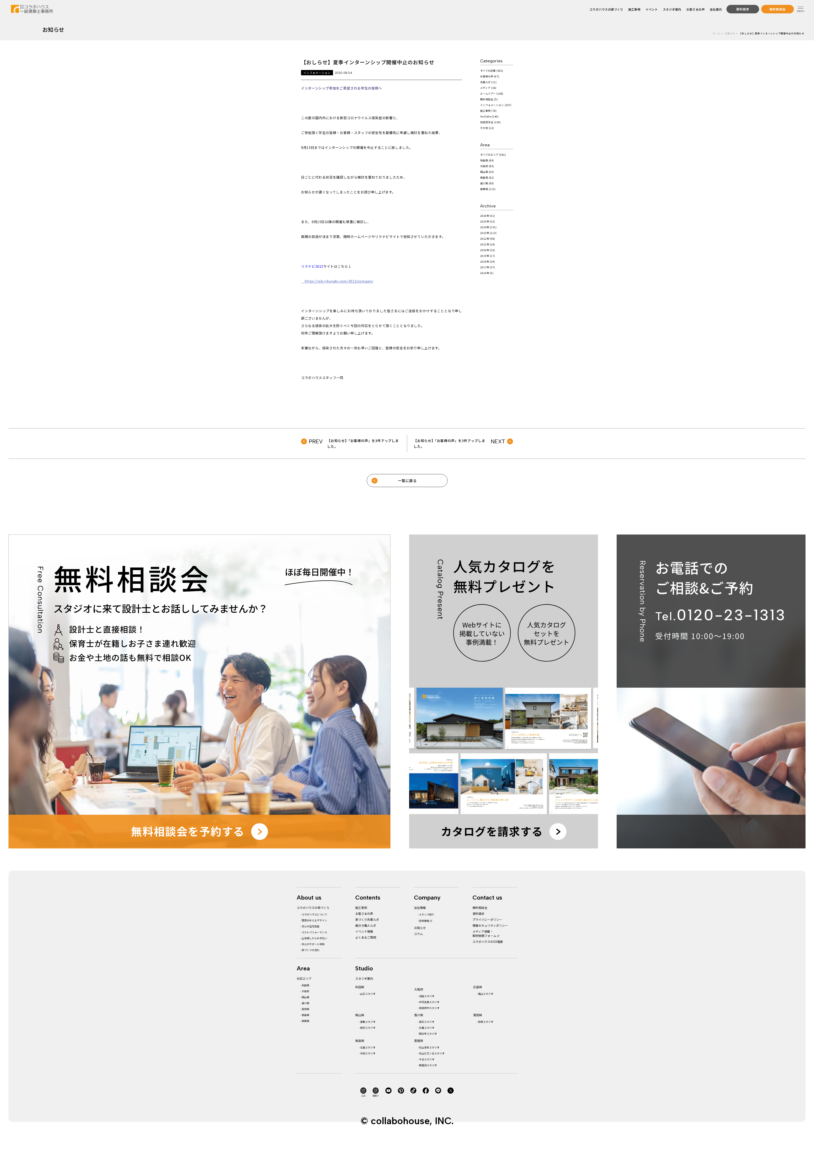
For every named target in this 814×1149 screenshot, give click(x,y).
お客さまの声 (695, 9)
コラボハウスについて (314, 914)
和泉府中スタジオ (429, 1008)
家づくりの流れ (310, 950)
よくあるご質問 (365, 937)
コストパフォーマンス (314, 932)
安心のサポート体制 (313, 944)
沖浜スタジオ (367, 1053)
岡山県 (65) (487, 172)
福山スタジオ (485, 993)
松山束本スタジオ (429, 1047)
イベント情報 (364, 931)
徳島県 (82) (487, 177)
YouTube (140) (489, 116)
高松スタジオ (426, 1021)
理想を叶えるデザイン (314, 920)
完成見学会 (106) (490, 122)
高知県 (305, 1009)
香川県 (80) (487, 183)
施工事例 (634, 9)
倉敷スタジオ (367, 1021)
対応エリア (304, 978)
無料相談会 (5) (489, 99)
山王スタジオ (367, 993)
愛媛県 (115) (487, 189)
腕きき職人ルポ (365, 925)
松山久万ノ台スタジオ (432, 1053)
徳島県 (305, 1015)
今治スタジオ (426, 1059)
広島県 (477, 987)
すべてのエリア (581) (493, 154)
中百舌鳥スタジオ (429, 1002)
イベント (652, 9)
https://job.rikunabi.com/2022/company (337, 281)
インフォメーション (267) (495, 105)
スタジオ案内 (672, 9)
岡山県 (305, 997)
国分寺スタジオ (428, 1033)
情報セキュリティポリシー (490, 925)
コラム (418, 934)
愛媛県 (305, 1021)
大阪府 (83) (487, 166)
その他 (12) (487, 128)
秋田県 (305, 985)
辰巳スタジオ (367, 1027)
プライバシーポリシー (487, 919)
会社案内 (716, 9)
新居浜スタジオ (428, 1065)
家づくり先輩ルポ (367, 919)
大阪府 (305, 991)
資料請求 (478, 913)
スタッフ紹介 (426, 914)
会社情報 (420, 907)
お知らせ (730, 33)
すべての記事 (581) (491, 70)
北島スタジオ (367, 1047)
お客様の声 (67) (489, 76)
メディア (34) (488, 88)
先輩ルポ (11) (488, 82)
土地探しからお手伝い (314, 938)
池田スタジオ (426, 996)
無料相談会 (480, 907)
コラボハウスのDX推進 (488, 941)
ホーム (717, 33)
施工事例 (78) (488, 110)
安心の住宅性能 (310, 926)
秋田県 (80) (487, 160)
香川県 (305, 1003)
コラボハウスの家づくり (606, 9)
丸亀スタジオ (426, 1027)
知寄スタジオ (485, 1021)
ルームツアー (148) (491, 93)
